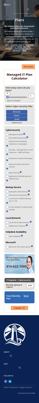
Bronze (17, 112)
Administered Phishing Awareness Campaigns (18, 142)
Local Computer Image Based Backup (20, 208)
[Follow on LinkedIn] (10, 381)
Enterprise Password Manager (21, 158)
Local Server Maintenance (19, 222)
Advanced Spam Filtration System (19, 165)
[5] (7, 97)
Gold (17, 119)
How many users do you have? (18, 89)
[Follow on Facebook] (5, 381)
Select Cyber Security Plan (19, 106)
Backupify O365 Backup (18, 192)
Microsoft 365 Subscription (20, 247)
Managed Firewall (16, 134)
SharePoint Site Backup (18, 195)
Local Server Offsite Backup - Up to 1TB (20, 199)
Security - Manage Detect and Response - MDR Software (21, 151)
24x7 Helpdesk (14, 236)
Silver (17, 115)
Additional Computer (17, 226)
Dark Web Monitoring (17, 138)
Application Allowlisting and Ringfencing (20, 177)
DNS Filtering (14, 173)
